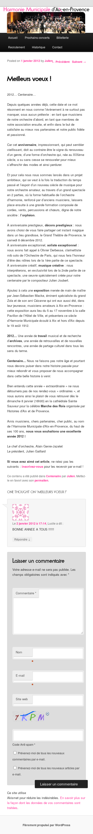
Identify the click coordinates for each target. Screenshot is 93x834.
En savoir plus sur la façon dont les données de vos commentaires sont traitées (46, 802)
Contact (57, 47)
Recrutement (16, 47)
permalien (41, 480)
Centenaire (53, 476)
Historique (38, 47)
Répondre (22, 539)
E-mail (24, 676)
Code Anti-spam (22, 744)
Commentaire (26, 593)
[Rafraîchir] (47, 713)
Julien (49, 61)
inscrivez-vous (32, 466)
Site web (22, 699)
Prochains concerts (37, 37)
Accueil (13, 37)
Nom (24, 653)
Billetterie (63, 37)
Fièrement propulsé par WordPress (46, 825)
